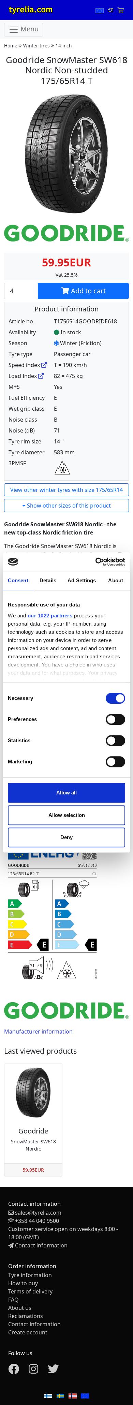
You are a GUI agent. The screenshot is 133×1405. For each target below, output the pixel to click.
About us (19, 1308)
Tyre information (30, 1275)
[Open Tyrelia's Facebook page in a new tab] (13, 1371)
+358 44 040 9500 (37, 1221)
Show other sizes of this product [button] (68, 505)
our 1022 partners (50, 615)
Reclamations (25, 1316)
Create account (27, 1332)
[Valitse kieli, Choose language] (100, 10)
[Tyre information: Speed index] (44, 365)
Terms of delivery (30, 1291)
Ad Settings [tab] (82, 580)
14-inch (64, 45)
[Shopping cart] (120, 10)
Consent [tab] (18, 580)
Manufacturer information (38, 1031)
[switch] (115, 719)
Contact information (41, 1245)
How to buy (23, 1283)
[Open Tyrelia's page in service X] (53, 1371)
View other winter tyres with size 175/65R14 (66, 490)
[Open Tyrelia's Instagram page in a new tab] (33, 1371)
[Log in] (111, 10)
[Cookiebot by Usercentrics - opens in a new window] (95, 561)
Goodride (33, 1131)
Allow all (66, 792)
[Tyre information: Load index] (41, 376)
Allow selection (66, 815)
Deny (66, 837)
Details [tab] (48, 580)
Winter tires (36, 45)
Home (10, 45)
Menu (29, 29)
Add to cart (87, 290)
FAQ (13, 1299)
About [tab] (115, 580)
